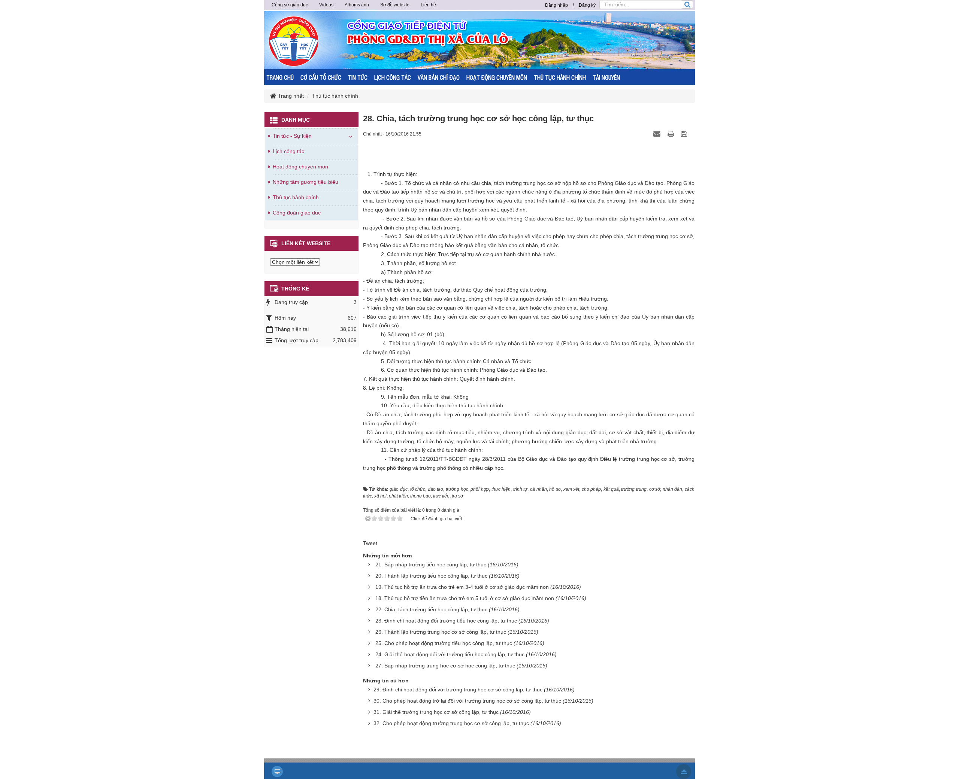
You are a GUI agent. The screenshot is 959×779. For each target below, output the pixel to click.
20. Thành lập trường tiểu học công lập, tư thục (431, 576)
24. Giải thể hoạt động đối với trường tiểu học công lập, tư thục (449, 654)
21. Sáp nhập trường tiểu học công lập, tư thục (430, 564)
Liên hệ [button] (428, 4)
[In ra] (672, 134)
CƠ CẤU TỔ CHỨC (320, 77)
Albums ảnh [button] (357, 4)
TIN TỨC (357, 77)
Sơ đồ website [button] (394, 4)
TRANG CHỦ (280, 77)
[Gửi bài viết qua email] (657, 134)
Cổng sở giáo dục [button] (290, 4)
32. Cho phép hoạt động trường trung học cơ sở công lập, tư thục (451, 723)
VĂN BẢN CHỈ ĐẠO (439, 77)
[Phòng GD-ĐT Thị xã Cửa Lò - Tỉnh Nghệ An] (294, 41)
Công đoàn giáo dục (297, 213)
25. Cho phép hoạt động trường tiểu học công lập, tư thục (443, 643)
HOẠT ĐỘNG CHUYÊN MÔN (496, 77)
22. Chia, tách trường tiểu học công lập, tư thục (431, 609)
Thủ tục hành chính (296, 197)
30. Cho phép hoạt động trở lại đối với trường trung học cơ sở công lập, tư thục (467, 701)
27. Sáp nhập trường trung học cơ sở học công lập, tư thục (445, 666)
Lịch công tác (288, 151)
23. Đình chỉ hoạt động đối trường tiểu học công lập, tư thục (446, 621)
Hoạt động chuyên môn (300, 167)
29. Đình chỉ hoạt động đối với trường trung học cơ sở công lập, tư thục (457, 690)
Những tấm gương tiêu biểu (305, 182)
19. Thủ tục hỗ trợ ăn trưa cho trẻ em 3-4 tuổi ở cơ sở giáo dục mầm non (462, 587)
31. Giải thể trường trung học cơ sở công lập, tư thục (436, 712)
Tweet (370, 543)
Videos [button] (326, 4)
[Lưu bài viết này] (685, 134)
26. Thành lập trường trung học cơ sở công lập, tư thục (440, 632)
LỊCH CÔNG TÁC (392, 77)
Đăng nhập (556, 5)
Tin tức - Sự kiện (292, 136)
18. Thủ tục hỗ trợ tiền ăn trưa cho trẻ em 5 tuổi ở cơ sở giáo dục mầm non (464, 598)
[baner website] (507, 40)
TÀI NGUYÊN (606, 77)
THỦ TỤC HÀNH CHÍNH (560, 77)
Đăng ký (587, 5)
